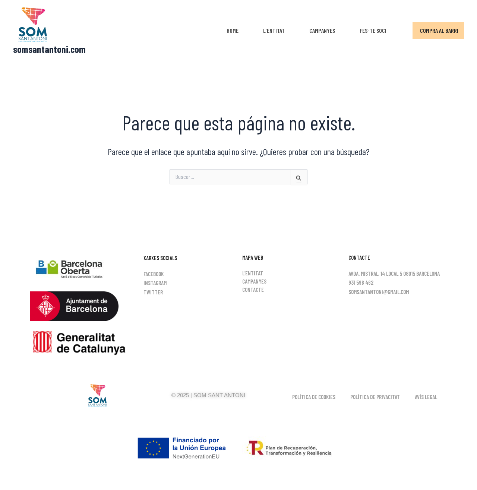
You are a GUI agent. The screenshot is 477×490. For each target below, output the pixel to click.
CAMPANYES (322, 30)
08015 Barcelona (421, 273)
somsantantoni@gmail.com (378, 291)
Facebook (153, 274)
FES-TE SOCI (373, 30)
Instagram (155, 282)
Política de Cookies (313, 396)
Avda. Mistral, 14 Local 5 (375, 273)
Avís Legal (426, 396)
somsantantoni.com (49, 49)
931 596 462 (360, 282)
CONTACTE (253, 289)
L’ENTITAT (274, 30)
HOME (232, 30)
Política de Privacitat (375, 396)
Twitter (153, 292)
